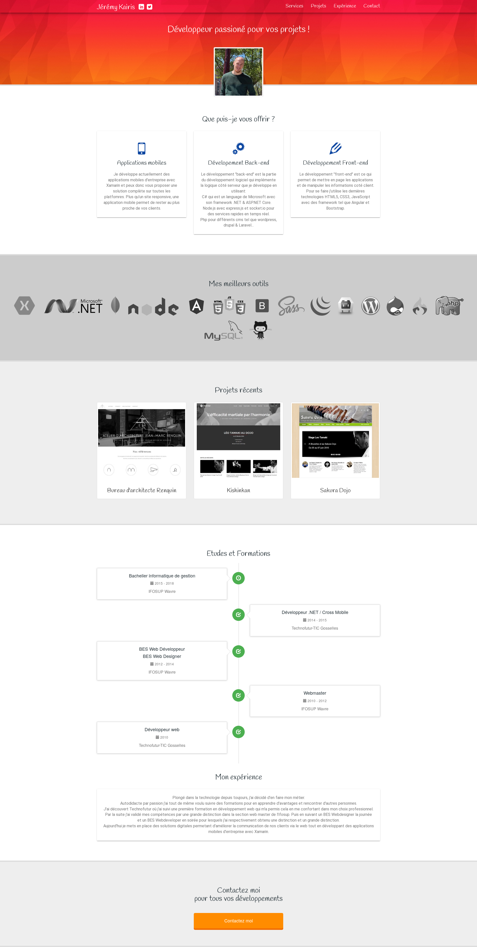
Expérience (345, 6)
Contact (371, 6)
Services (294, 6)
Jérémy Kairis (116, 7)
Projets (318, 6)
